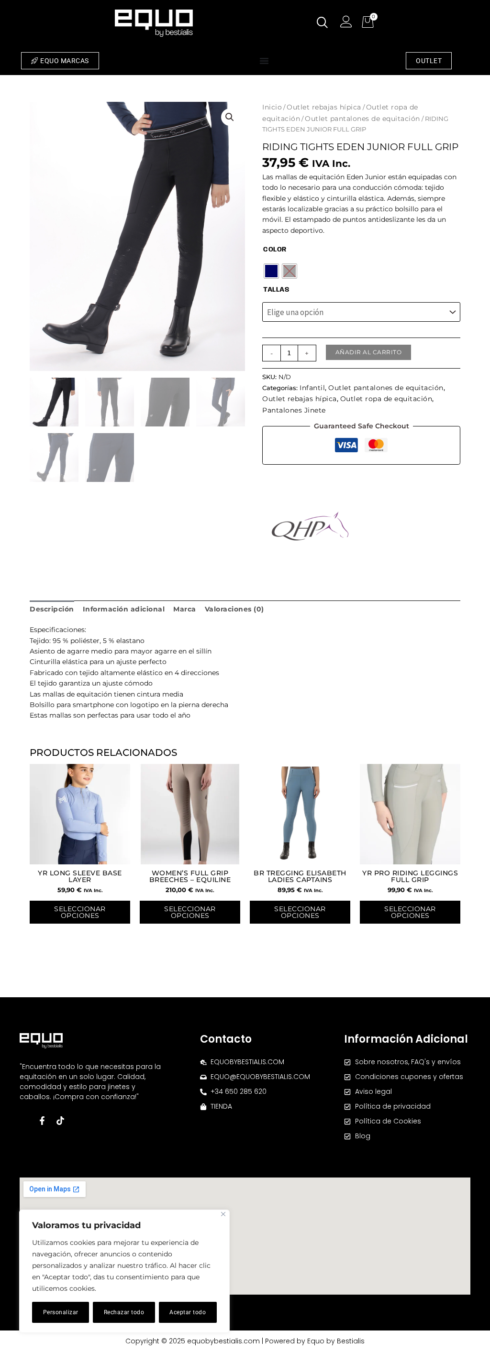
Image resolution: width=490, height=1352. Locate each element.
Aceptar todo (187, 1312)
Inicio (272, 107)
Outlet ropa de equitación (386, 398)
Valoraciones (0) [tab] (234, 609)
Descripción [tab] (52, 609)
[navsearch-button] (322, 23)
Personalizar (60, 1312)
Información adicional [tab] (124, 609)
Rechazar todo (124, 1312)
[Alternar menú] (264, 60)
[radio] (271, 271)
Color (275, 249)
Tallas (276, 289)
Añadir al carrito (368, 352)
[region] (124, 1271)
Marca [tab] (184, 609)
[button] (229, 117)
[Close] (223, 1214)
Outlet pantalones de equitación (362, 118)
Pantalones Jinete (294, 410)
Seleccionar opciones (80, 912)
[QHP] (310, 526)
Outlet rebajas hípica (324, 107)
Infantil (312, 387)
